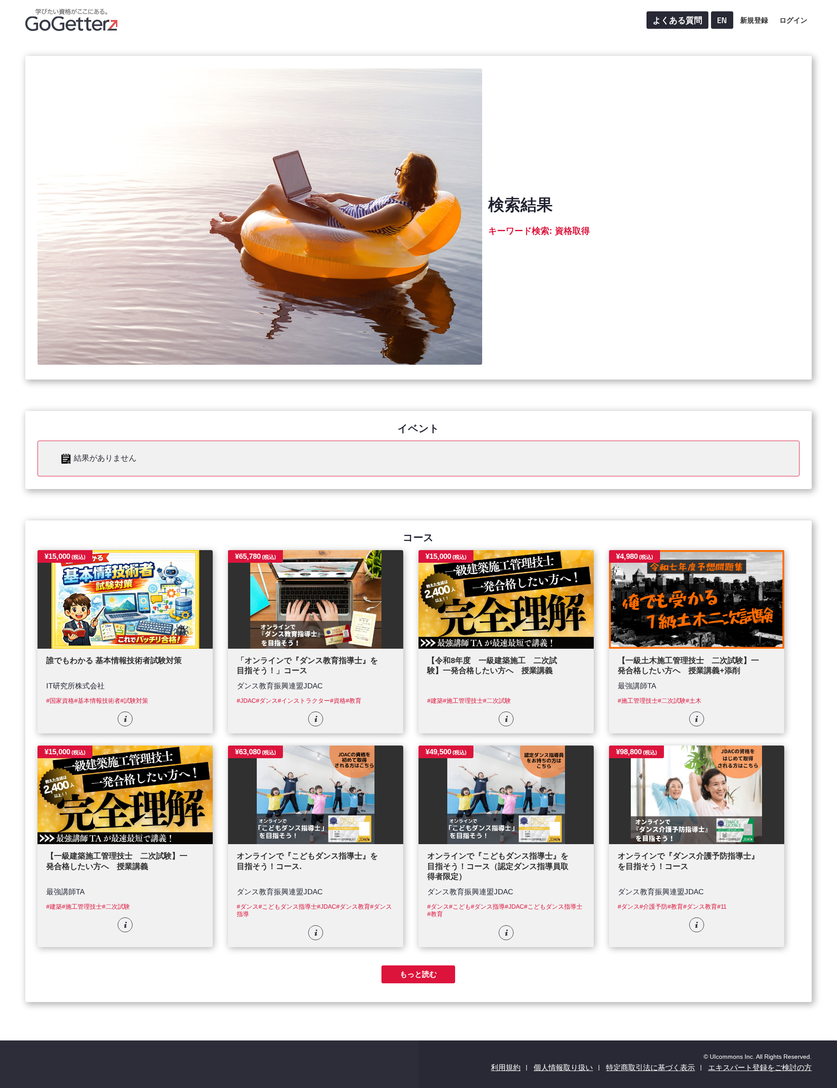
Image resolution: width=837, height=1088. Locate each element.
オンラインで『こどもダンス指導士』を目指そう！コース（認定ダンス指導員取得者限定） (497, 866)
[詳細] (125, 719)
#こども (460, 906)
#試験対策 (134, 701)
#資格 (338, 701)
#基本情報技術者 (97, 701)
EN (722, 20)
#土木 (693, 701)
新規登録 (754, 20)
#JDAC (246, 701)
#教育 (353, 701)
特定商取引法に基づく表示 (650, 1068)
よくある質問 (677, 20)
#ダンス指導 (488, 906)
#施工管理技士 (463, 701)
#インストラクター (304, 701)
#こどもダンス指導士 (288, 906)
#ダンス (267, 701)
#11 (722, 906)
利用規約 (506, 1068)
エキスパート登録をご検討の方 (760, 1068)
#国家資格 (60, 701)
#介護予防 (653, 906)
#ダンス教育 (353, 906)
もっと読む (418, 974)
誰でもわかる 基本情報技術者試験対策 (114, 660)
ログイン (793, 20)
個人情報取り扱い (563, 1068)
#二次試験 (497, 701)
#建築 (435, 701)
